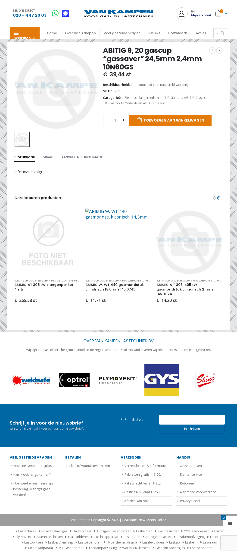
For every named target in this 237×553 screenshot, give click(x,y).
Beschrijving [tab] (24, 157)
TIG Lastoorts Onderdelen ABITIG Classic (134, 103)
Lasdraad (210, 542)
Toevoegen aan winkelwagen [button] (73, 216)
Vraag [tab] (48, 157)
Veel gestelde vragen (122, 33)
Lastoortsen (33, 542)
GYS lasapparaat (196, 531)
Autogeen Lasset (158, 536)
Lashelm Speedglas (170, 548)
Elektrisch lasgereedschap (143, 97)
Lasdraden (218, 536)
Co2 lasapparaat (40, 548)
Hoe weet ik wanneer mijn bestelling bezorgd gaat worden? (33, 489)
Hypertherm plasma (121, 542)
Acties (201, 33)
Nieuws (154, 33)
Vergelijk (73, 226)
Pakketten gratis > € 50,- (143, 474)
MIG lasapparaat (71, 548)
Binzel (218, 531)
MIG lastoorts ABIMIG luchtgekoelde (75, 280)
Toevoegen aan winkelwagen (173, 120)
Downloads (178, 33)
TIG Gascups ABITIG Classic (185, 97)
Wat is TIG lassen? (136, 548)
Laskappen (132, 536)
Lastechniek (27, 531)
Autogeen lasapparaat (114, 531)
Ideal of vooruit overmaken (89, 465)
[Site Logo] (118, 13)
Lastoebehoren (89, 542)
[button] (214, 198)
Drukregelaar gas (54, 531)
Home (52, 33)
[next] (219, 50)
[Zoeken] (222, 33)
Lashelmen (144, 531)
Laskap (174, 542)
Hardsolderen (78, 536)
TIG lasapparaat (106, 536)
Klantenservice (191, 474)
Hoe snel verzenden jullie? (33, 465)
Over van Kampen (80, 33)
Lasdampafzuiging (191, 536)
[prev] (212, 50)
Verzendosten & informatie (145, 465)
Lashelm (191, 542)
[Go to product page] (47, 242)
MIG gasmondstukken (136, 280)
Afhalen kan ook (136, 501)
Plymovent (23, 536)
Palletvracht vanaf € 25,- (142, 483)
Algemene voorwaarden (198, 492)
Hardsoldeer (81, 531)
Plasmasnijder (168, 531)
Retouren (187, 483)
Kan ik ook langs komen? (32, 474)
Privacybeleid (190, 501)
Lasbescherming (60, 542)
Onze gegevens (191, 465)
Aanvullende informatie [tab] (82, 157)
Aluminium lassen (50, 536)
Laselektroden (153, 542)
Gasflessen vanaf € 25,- (142, 492)
